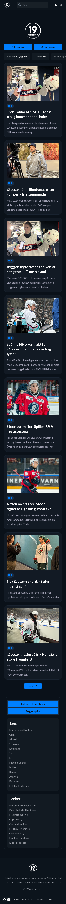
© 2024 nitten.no (31, 889)
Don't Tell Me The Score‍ (22, 809)
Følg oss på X (33, 711)
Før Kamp (14, 781)
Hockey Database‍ (19, 837)
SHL (11, 753)
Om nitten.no (48, 46)
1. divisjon (40, 56)
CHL (11, 734)
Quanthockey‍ (16, 833)
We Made (49, 899)
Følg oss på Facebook (33, 703)
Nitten (12, 767)
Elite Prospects (17, 842)
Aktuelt (13, 739)
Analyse (13, 776)
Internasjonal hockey (20, 729)
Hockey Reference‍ (19, 828)
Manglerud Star (17, 762)
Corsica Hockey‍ (18, 823)
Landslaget (15, 748)
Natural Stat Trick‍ (19, 814)
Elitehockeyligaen (17, 56)
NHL (12, 757)
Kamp (12, 771)
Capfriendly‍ (15, 819)
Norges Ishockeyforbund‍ (23, 805)
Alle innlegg (18, 46)
